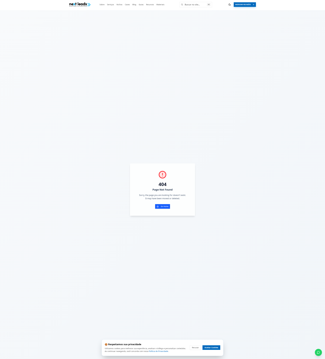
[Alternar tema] (229, 4)
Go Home (164, 206)
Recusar (195, 347)
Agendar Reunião (243, 4)
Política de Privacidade (158, 351)
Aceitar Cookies (211, 347)
